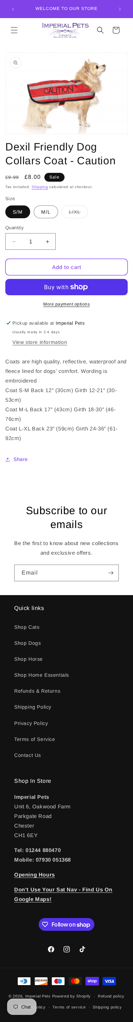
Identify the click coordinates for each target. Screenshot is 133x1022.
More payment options (66, 304)
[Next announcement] (120, 9)
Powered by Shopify (71, 996)
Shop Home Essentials (41, 675)
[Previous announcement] (13, 9)
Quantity (14, 227)
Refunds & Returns (37, 691)
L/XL (78, 213)
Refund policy (111, 996)
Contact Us (27, 755)
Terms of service (68, 1007)
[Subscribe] (110, 573)
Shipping (40, 187)
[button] (14, 30)
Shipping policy (107, 1007)
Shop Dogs (27, 643)
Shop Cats (26, 627)
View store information (39, 342)
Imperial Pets (38, 996)
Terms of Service (34, 739)
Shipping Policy (32, 707)
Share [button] (20, 459)
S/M (18, 212)
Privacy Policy (31, 723)
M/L (46, 212)
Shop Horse (28, 659)
